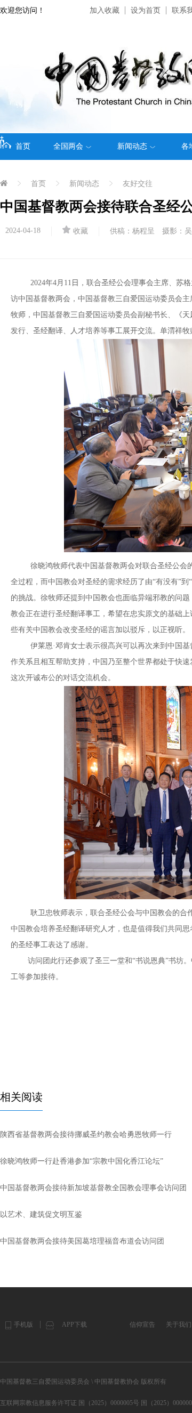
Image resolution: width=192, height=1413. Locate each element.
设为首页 (146, 10)
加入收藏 (104, 10)
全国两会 (68, 146)
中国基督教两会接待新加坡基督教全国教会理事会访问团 (93, 1188)
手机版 (23, 1324)
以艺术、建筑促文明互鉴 (41, 1214)
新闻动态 (132, 146)
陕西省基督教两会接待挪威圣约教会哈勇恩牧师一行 (86, 1135)
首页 (22, 146)
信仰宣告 (142, 1324)
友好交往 (138, 184)
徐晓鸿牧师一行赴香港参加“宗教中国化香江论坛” (81, 1161)
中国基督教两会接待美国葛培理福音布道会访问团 (82, 1241)
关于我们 (178, 1324)
